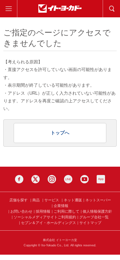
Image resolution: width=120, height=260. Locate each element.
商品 (36, 200)
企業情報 (61, 206)
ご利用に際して (66, 211)
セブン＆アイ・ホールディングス (48, 223)
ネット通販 (73, 200)
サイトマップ (90, 223)
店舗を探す (18, 200)
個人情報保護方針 (97, 211)
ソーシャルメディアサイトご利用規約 (45, 217)
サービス (51, 200)
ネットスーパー (98, 200)
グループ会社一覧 (94, 217)
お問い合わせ (21, 211)
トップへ (60, 132)
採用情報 (43, 211)
